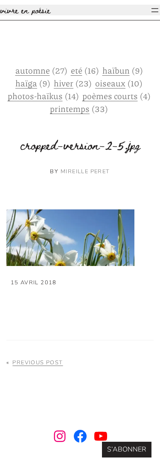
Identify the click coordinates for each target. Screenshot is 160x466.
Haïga (32, 83)
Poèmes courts (116, 96)
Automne (41, 70)
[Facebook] (80, 436)
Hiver (73, 83)
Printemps (79, 108)
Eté (85, 70)
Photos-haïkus (43, 96)
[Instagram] (59, 436)
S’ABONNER (126, 449)
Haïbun (122, 70)
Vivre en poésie (25, 10)
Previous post (37, 362)
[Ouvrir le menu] (155, 10)
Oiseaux (119, 83)
